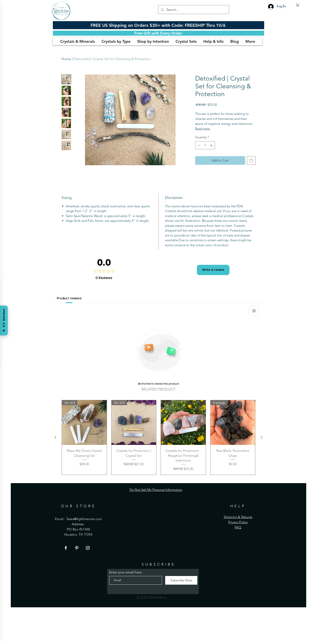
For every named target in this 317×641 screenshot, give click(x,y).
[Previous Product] (55, 437)
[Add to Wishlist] (251, 160)
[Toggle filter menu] (254, 311)
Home (66, 59)
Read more (202, 128)
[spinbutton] (205, 145)
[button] (298, 4)
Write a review (213, 270)
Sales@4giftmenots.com (84, 519)
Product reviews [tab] (69, 298)
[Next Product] (261, 437)
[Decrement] (198, 145)
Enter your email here (125, 572)
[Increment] (211, 145)
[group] (158, 437)
